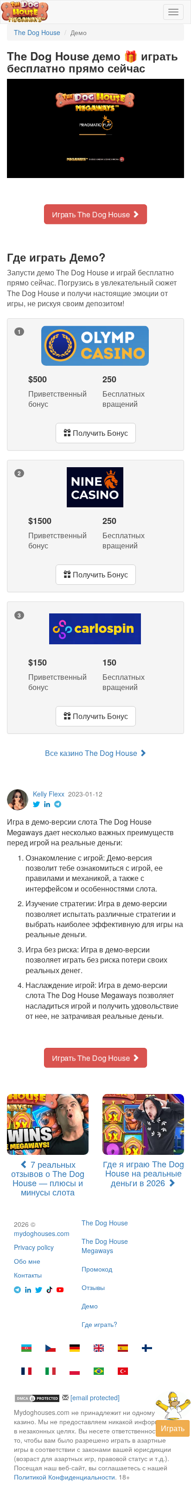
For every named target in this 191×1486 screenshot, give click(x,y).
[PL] (75, 1372)
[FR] (26, 1372)
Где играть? (99, 1324)
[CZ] (50, 1349)
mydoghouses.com (42, 1233)
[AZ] (26, 1349)
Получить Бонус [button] (99, 433)
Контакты (28, 1274)
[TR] (123, 1372)
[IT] (50, 1372)
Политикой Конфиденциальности (64, 1476)
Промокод (97, 1268)
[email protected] (95, 1397)
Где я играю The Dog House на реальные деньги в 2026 (143, 1173)
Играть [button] (173, 1428)
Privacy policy (34, 1247)
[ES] (123, 1349)
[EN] (99, 1349)
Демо (90, 1305)
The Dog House (105, 1222)
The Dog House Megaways (105, 1245)
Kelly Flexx (48, 793)
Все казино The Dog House (92, 753)
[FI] (147, 1349)
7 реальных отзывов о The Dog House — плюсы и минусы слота (47, 1177)
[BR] (99, 1372)
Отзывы (93, 1287)
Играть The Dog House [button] (92, 214)
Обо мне (27, 1261)
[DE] (75, 1349)
